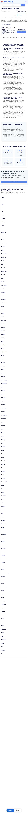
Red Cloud (3, 548)
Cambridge (3, 281)
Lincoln (2, 457)
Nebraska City (4, 481)
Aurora (2, 229)
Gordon (3, 376)
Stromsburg (3, 587)
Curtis (2, 316)
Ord (2, 513)
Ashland (3, 218)
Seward (3, 566)
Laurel (2, 450)
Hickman (3, 422)
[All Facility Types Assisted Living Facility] (22, 11)
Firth (2, 348)
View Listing (21, 31)
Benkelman (3, 253)
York (2, 653)
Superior (3, 594)
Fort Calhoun (4, 351)
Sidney (2, 569)
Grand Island (4, 383)
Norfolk (3, 492)
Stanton (3, 583)
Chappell (3, 292)
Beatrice (3, 239)
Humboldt (3, 429)
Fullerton (3, 362)
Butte (2, 278)
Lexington (3, 453)
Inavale (2, 436)
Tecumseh (3, 604)
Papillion (3, 520)
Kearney (3, 439)
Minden (3, 474)
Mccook (3, 471)
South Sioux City (4, 573)
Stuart (2, 590)
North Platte (4, 495)
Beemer (3, 246)
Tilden (2, 608)
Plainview (3, 530)
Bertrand (3, 260)
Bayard (2, 236)
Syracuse (3, 601)
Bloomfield (3, 267)
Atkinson (3, 222)
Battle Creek (4, 232)
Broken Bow (4, 271)
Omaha (2, 509)
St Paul (2, 580)
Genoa (2, 369)
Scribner (3, 562)
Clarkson (3, 295)
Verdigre (3, 622)
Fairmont (3, 341)
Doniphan (3, 327)
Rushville (3, 552)
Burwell (3, 274)
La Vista (3, 446)
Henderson (3, 418)
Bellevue (3, 250)
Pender (2, 527)
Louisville (3, 460)
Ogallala (3, 506)
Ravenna (3, 544)
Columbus (3, 302)
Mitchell (3, 478)
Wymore (3, 650)
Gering (2, 373)
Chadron (3, 288)
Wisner (2, 646)
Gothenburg (4, 380)
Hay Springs (3, 408)
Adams (2, 197)
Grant (2, 387)
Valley (2, 618)
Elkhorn (3, 330)
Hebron (3, 411)
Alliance (3, 208)
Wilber (2, 643)
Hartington (3, 397)
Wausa (2, 632)
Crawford (3, 309)
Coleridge (3, 299)
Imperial (3, 432)
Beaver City (3, 243)
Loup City (3, 464)
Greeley (3, 390)
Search (22, 5)
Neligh (2, 485)
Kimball (2, 443)
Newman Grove (4, 488)
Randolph (3, 541)
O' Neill (2, 499)
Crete (2, 313)
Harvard (3, 401)
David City (3, 320)
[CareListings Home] (11, 2)
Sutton (2, 597)
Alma (2, 211)
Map (18, 810)
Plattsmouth (4, 534)
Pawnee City (4, 523)
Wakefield (3, 629)
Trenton (3, 611)
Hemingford (3, 415)
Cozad (2, 306)
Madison (3, 467)
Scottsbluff (3, 559)
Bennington (3, 257)
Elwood (3, 334)
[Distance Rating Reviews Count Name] (22, 15)
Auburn (3, 225)
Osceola (3, 516)
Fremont (3, 358)
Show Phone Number (21, 29)
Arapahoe (3, 215)
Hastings (3, 404)
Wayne (2, 636)
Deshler (3, 323)
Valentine (3, 615)
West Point (3, 639)
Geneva (3, 366)
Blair (2, 264)
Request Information (14, 182)
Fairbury (3, 337)
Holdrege (3, 425)
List (11, 810)
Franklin (3, 355)
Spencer (3, 576)
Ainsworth (3, 201)
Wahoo (2, 625)
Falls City (3, 344)
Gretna (2, 394)
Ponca (2, 537)
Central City (3, 285)
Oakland (3, 502)
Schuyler (3, 555)
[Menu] (26, 2)
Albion (2, 204)
